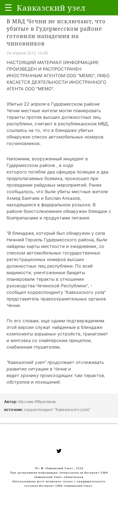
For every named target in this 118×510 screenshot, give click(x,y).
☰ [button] (8, 7)
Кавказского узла (85, 292)
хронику (30, 375)
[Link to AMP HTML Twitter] (59, 451)
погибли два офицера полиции (61, 172)
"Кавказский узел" (26, 362)
